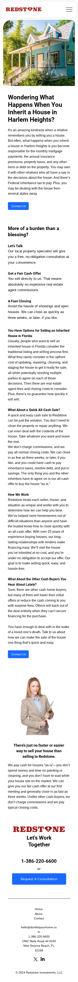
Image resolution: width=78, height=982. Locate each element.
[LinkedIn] (42, 959)
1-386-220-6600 (39, 861)
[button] (18, 206)
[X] (35, 959)
